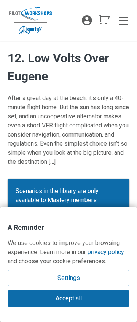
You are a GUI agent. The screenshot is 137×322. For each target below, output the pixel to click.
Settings (68, 277)
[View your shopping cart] (104, 21)
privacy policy (106, 252)
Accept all (69, 298)
